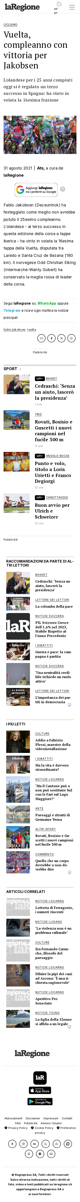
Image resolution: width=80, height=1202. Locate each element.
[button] (12, 1144)
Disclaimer (33, 1118)
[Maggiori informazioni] (62, 189)
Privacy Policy (17, 1128)
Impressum (51, 1118)
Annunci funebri (51, 1123)
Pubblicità (30, 1123)
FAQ (18, 1123)
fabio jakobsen (14, 329)
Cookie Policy (43, 1128)
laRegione (14, 175)
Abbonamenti (13, 1118)
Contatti (67, 1118)
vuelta (31, 329)
